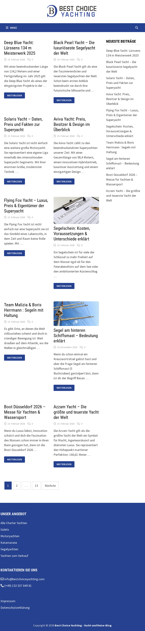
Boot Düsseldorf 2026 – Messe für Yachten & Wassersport (24, 412)
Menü (13, 27)
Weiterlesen (14, 95)
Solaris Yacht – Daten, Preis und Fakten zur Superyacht (23, 124)
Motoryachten (10, 536)
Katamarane (9, 543)
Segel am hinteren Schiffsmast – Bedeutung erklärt (76, 335)
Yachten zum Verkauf (14, 556)
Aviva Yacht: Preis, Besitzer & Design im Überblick (72, 124)
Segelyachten (9, 549)
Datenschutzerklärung (15, 608)
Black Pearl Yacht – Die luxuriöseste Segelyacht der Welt (74, 48)
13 (36, 486)
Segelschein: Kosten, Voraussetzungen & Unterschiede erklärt (72, 233)
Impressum (8, 601)
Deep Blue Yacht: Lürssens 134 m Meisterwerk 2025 (19, 48)
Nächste (50, 486)
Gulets (5, 529)
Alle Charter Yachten (14, 523)
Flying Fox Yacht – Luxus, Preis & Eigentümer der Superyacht (26, 206)
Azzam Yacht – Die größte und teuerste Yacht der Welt (76, 412)
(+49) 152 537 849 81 (18, 586)
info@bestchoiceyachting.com (24, 579)
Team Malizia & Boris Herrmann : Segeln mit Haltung (23, 310)
